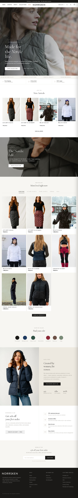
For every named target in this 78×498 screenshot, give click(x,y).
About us (48, 475)
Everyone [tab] (21, 191)
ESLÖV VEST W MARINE (33, 268)
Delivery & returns (67, 477)
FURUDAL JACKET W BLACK (9, 307)
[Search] (67, 4)
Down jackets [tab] (43, 191)
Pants (15, 4)
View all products (39, 315)
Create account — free (15, 432)
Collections (22, 4)
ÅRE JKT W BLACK (44, 122)
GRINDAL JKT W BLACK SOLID (35, 307)
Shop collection (12, 68)
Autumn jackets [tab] (32, 191)
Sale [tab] (58, 191)
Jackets (9, 4)
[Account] (70, 4)
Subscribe (50, 457)
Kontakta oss (65, 475)
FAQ (63, 480)
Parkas (30, 482)
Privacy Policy (66, 484)
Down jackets (32, 480)
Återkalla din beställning (68, 486)
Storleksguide (49, 480)
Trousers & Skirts (33, 484)
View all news (39, 131)
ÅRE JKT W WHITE (62, 122)
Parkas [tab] (52, 191)
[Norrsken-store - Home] (39, 5)
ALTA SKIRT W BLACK (8, 122)
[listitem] (17, 338)
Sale (29, 4)
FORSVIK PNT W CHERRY (59, 268)
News (3, 4)
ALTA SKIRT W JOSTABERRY (28, 122)
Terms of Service (66, 482)
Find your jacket (29, 68)
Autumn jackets (32, 477)
